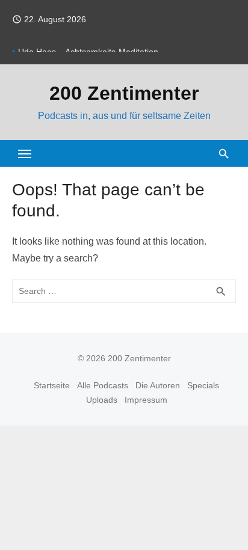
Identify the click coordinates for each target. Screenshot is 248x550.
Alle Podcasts (102, 385)
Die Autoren (157, 385)
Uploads (101, 400)
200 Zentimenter (124, 93)
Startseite (52, 385)
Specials (203, 385)
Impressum (146, 400)
